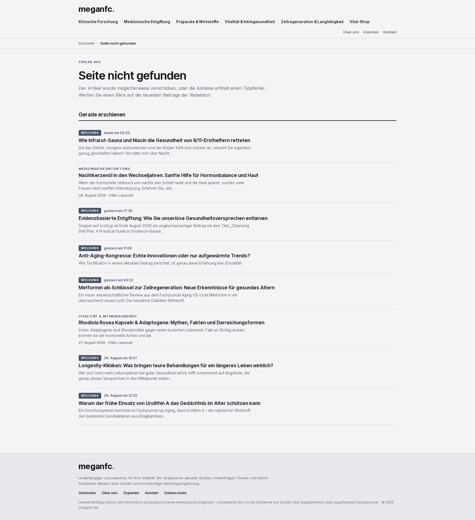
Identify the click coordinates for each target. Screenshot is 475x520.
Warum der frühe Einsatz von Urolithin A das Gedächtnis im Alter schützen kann (169, 403)
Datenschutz (175, 493)
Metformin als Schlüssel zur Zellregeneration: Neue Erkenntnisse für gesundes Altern (177, 287)
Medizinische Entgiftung (147, 22)
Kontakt (389, 32)
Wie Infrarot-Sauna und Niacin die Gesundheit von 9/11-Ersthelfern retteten (164, 140)
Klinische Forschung (98, 22)
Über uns (351, 32)
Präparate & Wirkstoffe (197, 22)
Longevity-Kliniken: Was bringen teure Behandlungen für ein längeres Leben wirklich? (176, 365)
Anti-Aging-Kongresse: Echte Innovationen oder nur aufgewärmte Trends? (164, 255)
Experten (371, 32)
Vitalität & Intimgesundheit (250, 22)
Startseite (87, 43)
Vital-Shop (360, 22)
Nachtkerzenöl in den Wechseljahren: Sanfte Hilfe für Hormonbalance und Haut (168, 175)
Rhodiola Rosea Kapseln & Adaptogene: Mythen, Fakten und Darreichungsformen (171, 322)
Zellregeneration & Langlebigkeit (312, 22)
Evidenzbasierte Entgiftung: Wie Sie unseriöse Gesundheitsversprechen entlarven (173, 218)
